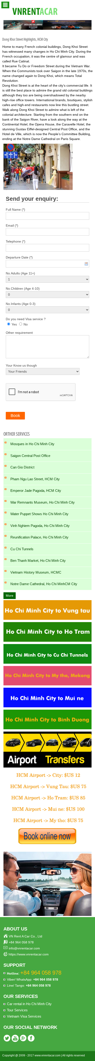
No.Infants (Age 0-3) (21, 304)
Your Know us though (21, 365)
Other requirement (19, 332)
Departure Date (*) (19, 257)
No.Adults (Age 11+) (20, 273)
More (9, 595)
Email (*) (12, 225)
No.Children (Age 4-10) (23, 288)
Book (15, 415)
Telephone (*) (15, 241)
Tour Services (17, 1010)
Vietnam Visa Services (24, 1016)
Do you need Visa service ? (26, 319)
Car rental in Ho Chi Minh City (29, 1004)
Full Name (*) (15, 209)
